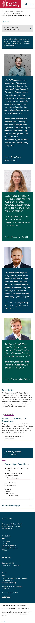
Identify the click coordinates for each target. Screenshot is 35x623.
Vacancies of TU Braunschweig (12, 524)
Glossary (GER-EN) (8, 563)
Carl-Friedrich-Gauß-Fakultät (11, 13)
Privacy (13, 605)
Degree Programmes (9, 546)
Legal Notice (6, 605)
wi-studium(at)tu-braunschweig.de (13, 477)
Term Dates (6, 541)
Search (26, 4)
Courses (4, 543)
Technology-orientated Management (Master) (16, 15)
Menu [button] (32, 4)
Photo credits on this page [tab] (11, 506)
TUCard (4, 550)
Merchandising (7, 528)
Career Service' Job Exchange (12, 526)
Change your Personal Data (11, 565)
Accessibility (21, 605)
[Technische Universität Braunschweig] (10, 4)
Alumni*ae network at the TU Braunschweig (14, 438)
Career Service (9, 414)
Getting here (6, 597)
